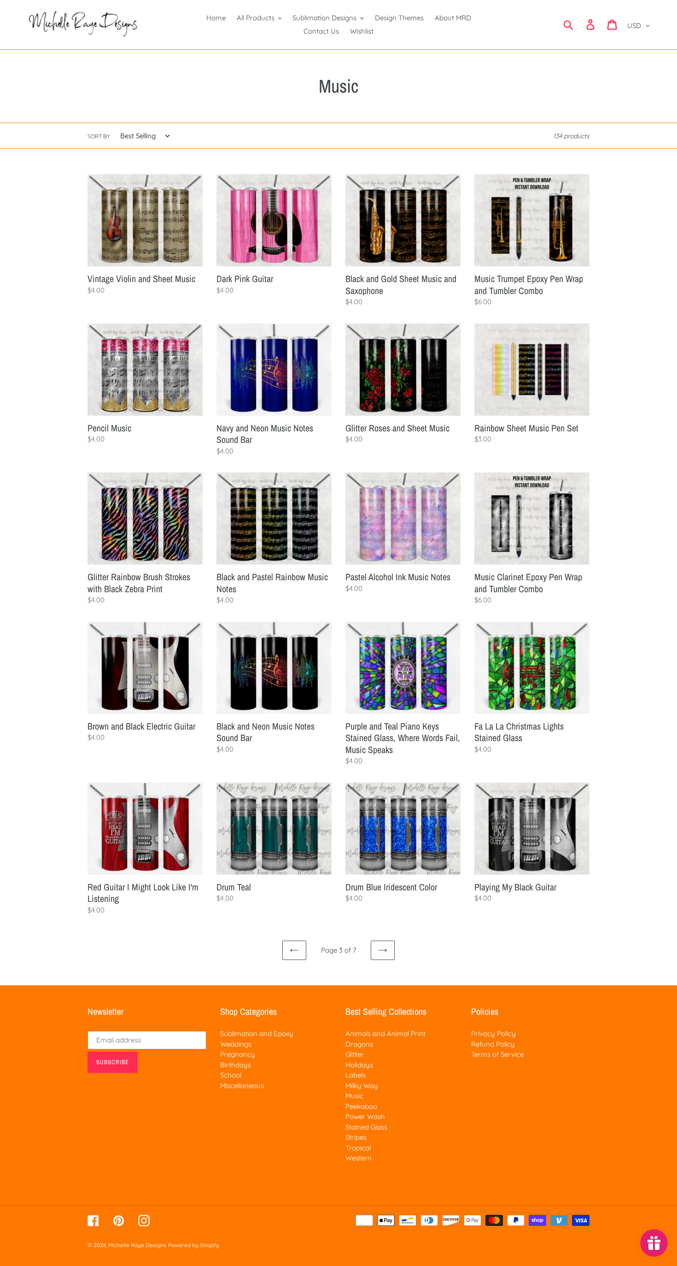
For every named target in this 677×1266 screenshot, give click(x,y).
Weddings (235, 1044)
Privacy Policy (493, 1033)
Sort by (99, 136)
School (230, 1075)
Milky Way (361, 1085)
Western (358, 1158)
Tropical (358, 1147)
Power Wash (365, 1116)
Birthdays (235, 1064)
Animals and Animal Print (385, 1033)
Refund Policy (493, 1044)
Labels (355, 1075)
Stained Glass (366, 1127)
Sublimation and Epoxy (256, 1033)
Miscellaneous (242, 1085)
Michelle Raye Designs (137, 1245)
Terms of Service (497, 1054)
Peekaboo (361, 1106)
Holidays (359, 1064)
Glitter (354, 1054)
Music (354, 1095)
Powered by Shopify (193, 1245)
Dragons (359, 1044)
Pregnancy (237, 1054)
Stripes (356, 1137)
